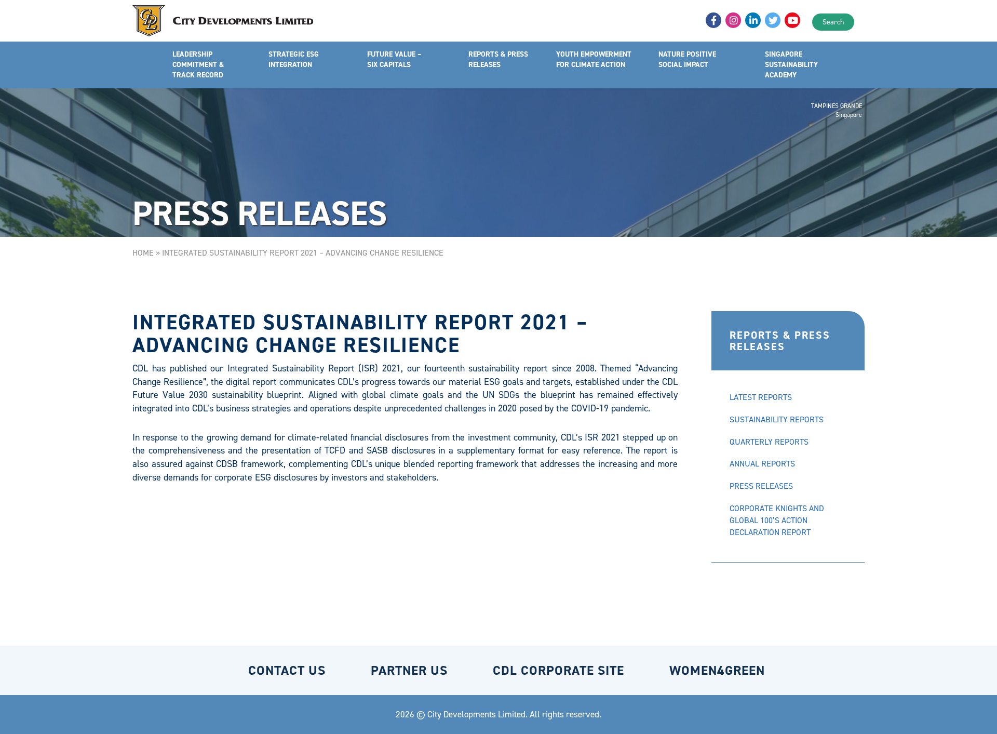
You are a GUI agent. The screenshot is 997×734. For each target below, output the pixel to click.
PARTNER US (409, 670)
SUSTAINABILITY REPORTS (777, 419)
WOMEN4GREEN (717, 670)
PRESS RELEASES (761, 486)
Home (143, 252)
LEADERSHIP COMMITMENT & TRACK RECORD (198, 64)
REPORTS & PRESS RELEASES (498, 59)
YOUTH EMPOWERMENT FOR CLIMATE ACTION (593, 59)
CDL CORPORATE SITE (558, 670)
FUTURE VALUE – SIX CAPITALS (394, 59)
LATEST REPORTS (761, 397)
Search (833, 22)
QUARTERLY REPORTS (769, 441)
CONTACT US (287, 670)
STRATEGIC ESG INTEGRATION (293, 59)
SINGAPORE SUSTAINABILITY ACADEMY (791, 64)
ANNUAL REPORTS (762, 463)
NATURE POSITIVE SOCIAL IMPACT (687, 59)
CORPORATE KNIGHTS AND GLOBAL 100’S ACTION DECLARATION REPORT (777, 520)
